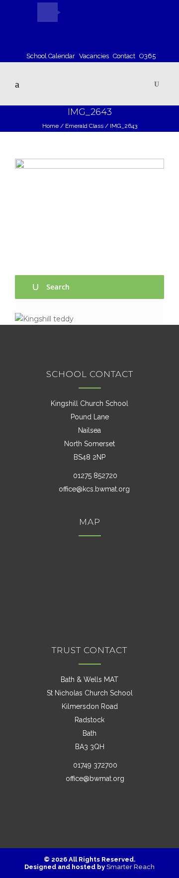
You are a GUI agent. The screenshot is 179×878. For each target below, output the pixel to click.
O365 (147, 56)
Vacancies (94, 56)
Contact (124, 56)
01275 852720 (94, 476)
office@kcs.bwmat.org (94, 489)
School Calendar (50, 56)
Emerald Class (84, 125)
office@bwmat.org (95, 778)
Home (50, 125)
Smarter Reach (130, 867)
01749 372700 (94, 765)
